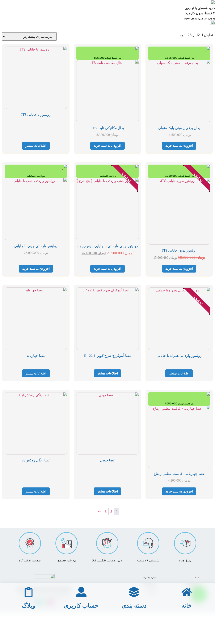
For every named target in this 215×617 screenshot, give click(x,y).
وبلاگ (28, 605)
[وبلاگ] (28, 592)
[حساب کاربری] (81, 592)
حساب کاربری (81, 605)
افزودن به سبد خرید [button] (179, 145)
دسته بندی (134, 605)
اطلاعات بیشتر (36, 145)
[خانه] (186, 592)
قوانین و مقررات (149, 577)
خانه (197, 577)
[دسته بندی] (134, 592)
